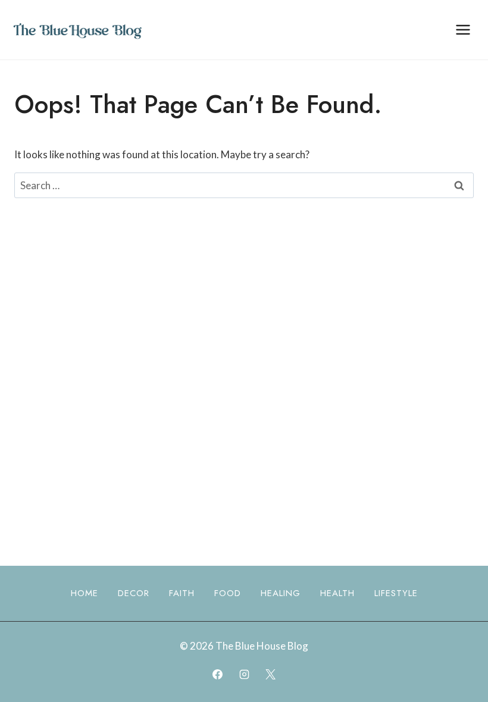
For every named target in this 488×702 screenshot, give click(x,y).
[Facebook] (218, 674)
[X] (270, 674)
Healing (281, 593)
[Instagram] (244, 674)
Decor (133, 593)
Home (84, 593)
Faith (182, 593)
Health (337, 593)
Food (227, 593)
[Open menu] (462, 29)
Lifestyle (396, 593)
